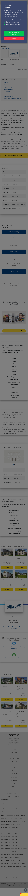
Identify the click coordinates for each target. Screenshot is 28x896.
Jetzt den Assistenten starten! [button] (14, 33)
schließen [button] (14, 38)
